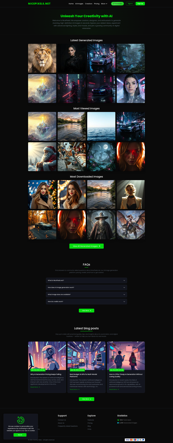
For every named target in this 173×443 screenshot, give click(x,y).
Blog (89, 426)
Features (91, 420)
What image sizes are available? (59, 294)
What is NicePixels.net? (56, 280)
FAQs (89, 429)
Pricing (90, 423)
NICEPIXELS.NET (39, 3)
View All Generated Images (85, 246)
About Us (61, 423)
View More (85, 310)
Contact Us (62, 420)
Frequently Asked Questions (68, 426)
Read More (34, 387)
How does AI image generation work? (61, 287)
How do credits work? (55, 301)
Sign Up (140, 4)
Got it (20, 435)
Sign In (130, 4)
